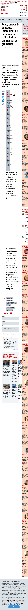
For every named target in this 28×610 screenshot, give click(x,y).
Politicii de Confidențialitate (10, 594)
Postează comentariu (9, 334)
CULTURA (18, 19)
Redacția (24, 2)
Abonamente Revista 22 (5, 7)
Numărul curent (8, 2)
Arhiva (14, 2)
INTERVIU (10, 19)
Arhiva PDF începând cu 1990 (4, 3)
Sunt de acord (14, 607)
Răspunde (15, 349)
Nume (3, 316)
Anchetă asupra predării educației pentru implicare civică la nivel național (9, 129)
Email (3, 321)
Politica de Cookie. (17, 605)
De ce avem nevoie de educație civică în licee (9, 163)
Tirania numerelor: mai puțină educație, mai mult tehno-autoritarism (10, 116)
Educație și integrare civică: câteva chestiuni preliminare (10, 103)
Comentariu (5, 326)
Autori (19, 2)
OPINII (4, 19)
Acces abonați (3, 10)
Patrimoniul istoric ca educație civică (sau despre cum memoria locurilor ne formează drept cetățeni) (10, 147)
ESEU (23, 19)
